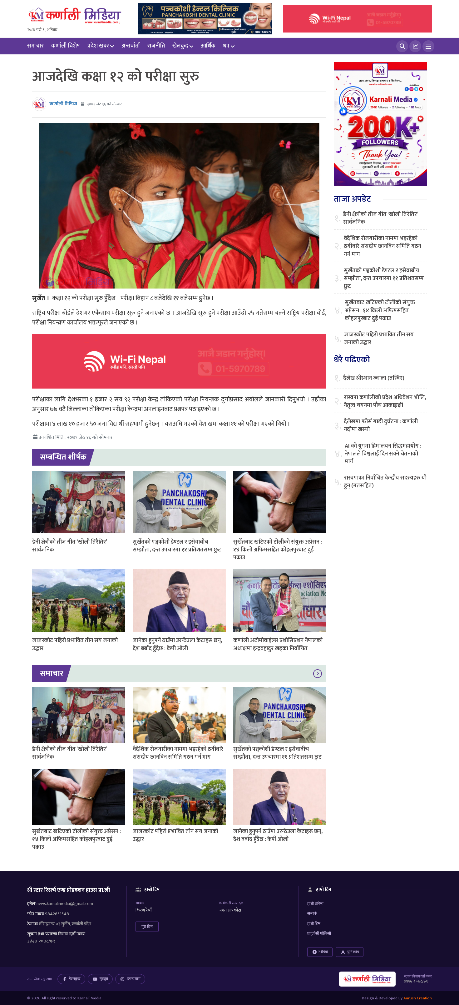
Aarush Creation (417, 998)
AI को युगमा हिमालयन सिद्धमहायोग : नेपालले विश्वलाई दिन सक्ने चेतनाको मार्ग (383, 454)
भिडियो (323, 951)
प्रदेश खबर (98, 46)
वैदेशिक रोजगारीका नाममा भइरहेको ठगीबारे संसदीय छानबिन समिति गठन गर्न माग (178, 753)
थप (226, 46)
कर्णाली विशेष (65, 46)
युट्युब (104, 978)
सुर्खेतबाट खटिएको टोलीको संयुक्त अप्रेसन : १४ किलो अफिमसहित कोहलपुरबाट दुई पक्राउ (277, 549)
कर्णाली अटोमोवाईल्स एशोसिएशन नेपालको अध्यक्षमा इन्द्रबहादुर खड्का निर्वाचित (278, 644)
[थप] (428, 46)
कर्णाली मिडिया (63, 104)
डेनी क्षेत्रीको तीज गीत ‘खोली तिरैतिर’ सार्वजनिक (69, 546)
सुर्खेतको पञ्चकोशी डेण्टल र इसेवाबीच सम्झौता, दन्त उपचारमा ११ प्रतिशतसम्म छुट (177, 546)
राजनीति (156, 46)
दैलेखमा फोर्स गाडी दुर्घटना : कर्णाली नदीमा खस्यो (381, 426)
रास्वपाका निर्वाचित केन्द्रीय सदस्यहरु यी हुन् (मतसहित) (385, 482)
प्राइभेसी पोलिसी (319, 933)
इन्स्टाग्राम (134, 978)
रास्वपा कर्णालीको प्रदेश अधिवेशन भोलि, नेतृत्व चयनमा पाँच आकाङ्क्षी (385, 402)
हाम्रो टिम (313, 923)
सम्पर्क (312, 913)
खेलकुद (180, 46)
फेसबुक (75, 978)
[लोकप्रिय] (415, 46)
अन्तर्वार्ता (130, 46)
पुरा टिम (147, 926)
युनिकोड (353, 951)
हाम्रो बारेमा (315, 903)
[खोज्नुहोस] (402, 46)
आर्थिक (208, 46)
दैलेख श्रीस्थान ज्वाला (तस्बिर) (373, 378)
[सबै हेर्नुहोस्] (317, 673)
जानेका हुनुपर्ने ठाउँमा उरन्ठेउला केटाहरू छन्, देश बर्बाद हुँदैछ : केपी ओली (177, 644)
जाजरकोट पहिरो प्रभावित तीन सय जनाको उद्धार (75, 644)
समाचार (35, 46)
